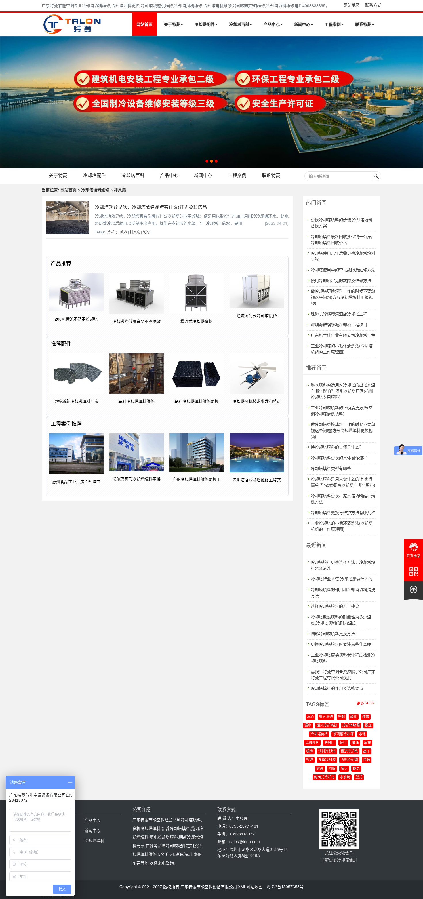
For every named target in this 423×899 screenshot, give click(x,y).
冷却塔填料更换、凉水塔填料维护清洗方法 (343, 498)
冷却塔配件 (205, 24)
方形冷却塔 (349, 760)
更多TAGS (365, 703)
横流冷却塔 (349, 751)
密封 (341, 717)
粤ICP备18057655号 (285, 887)
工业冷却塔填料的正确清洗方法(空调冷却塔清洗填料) (342, 410)
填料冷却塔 (327, 751)
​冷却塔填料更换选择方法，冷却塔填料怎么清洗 (343, 565)
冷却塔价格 (319, 734)
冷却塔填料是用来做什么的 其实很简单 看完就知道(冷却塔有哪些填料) (343, 482)
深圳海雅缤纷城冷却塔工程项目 (339, 324)
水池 (362, 734)
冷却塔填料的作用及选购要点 (337, 688)
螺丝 (368, 725)
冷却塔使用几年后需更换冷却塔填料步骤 (343, 256)
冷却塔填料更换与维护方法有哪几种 (343, 512)
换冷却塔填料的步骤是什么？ (337, 447)
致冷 (123, 231)
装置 (365, 717)
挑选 (356, 769)
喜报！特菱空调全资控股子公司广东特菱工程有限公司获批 (343, 674)
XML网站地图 (250, 887)
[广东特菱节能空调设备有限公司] (73, 31)
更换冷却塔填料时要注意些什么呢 (341, 644)
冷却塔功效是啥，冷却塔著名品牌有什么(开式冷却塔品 (151, 207)
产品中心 (272, 24)
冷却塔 (112, 231)
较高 (320, 769)
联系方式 (373, 5)
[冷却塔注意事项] (211, 102)
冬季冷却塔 (327, 760)
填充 (367, 743)
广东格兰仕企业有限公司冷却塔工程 (343, 335)
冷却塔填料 (94, 840)
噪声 (309, 751)
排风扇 (135, 231)
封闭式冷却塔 (324, 777)
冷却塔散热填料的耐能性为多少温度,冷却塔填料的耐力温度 (341, 620)
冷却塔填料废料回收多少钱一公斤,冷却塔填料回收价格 (341, 239)
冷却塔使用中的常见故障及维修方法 (343, 270)
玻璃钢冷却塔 (343, 734)
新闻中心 (302, 24)
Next (6, 102)
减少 (344, 769)
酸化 (353, 717)
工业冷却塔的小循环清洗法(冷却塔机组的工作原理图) (342, 349)
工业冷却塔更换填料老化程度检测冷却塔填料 (343, 658)
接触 (366, 760)
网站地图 (352, 5)
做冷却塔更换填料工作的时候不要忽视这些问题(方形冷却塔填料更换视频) (343, 297)
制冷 (146, 231)
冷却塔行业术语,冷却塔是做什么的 (341, 579)
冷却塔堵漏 (351, 725)
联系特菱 (363, 24)
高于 (366, 751)
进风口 (329, 743)
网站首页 (144, 24)
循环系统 (326, 717)
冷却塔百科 (239, 24)
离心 (310, 717)
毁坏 (309, 760)
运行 (343, 743)
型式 (358, 777)
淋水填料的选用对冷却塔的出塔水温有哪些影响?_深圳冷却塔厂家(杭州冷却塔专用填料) (343, 391)
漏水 (307, 725)
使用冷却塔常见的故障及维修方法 (341, 280)
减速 (355, 743)
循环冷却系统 (327, 725)
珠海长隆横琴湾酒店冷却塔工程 (339, 314)
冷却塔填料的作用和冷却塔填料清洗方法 (343, 592)
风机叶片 (312, 743)
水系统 (345, 777)
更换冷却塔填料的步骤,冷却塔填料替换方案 (341, 222)
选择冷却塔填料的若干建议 (335, 606)
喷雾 (332, 769)
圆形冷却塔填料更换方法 (333, 633)
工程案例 (333, 24)
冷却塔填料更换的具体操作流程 (339, 457)
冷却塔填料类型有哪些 (331, 468)
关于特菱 (172, 24)
